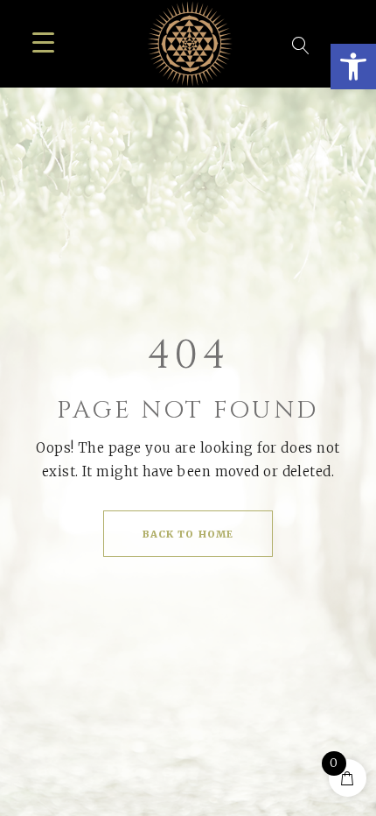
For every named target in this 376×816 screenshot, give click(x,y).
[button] (353, 66)
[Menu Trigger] (43, 42)
